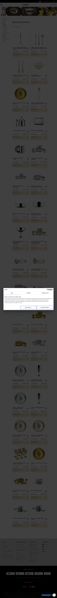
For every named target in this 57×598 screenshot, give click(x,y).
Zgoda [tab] (12, 292)
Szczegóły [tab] (28, 292)
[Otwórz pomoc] (54, 595)
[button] (46, 595)
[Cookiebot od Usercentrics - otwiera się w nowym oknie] (48, 289)
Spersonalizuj (27, 307)
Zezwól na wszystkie (45, 307)
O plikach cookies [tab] (45, 292)
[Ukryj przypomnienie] (50, 595)
